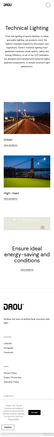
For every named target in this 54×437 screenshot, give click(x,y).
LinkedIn (8, 343)
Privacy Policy (10, 373)
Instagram (8, 348)
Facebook (8, 352)
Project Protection (12, 377)
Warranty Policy (11, 382)
